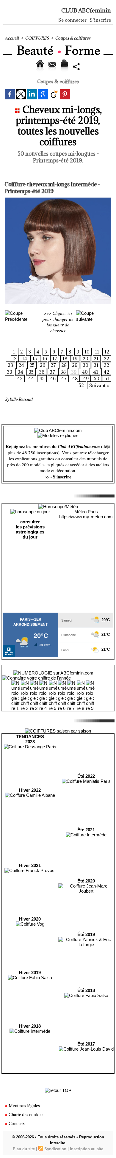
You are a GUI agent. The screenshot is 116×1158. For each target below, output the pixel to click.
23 (10, 365)
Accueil (12, 38)
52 (81, 385)
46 (53, 378)
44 (31, 378)
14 (24, 359)
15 (34, 359)
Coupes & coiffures (72, 38)
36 (41, 372)
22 (106, 359)
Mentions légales (24, 1105)
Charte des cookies (25, 1114)
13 (14, 359)
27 (53, 365)
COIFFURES (37, 38)
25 (32, 365)
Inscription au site (86, 1149)
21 (96, 359)
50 (96, 378)
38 (63, 372)
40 (85, 372)
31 (96, 365)
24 (21, 365)
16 (44, 359)
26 (42, 365)
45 (42, 378)
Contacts (16, 1123)
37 (52, 372)
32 (106, 365)
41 (95, 372)
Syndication (55, 1149)
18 (64, 359)
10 (87, 352)
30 (85, 365)
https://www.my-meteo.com (86, 516)
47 (64, 378)
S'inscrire (100, 20)
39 (73, 372)
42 (106, 372)
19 (75, 359)
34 (20, 372)
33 (9, 372)
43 (20, 378)
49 (86, 378)
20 (85, 359)
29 (74, 365)
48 (75, 378)
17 (54, 359)
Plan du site (24, 1149)
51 (107, 378)
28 (64, 365)
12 (106, 352)
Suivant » (99, 385)
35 (31, 372)
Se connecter (72, 20)
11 (97, 352)
